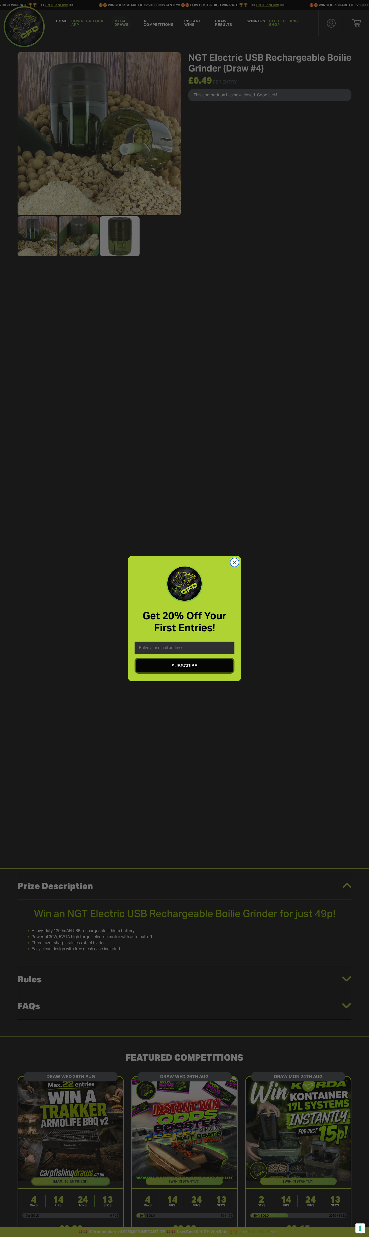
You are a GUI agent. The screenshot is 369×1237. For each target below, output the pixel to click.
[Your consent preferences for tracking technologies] (360, 1228)
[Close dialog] (234, 562)
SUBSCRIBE (184, 665)
